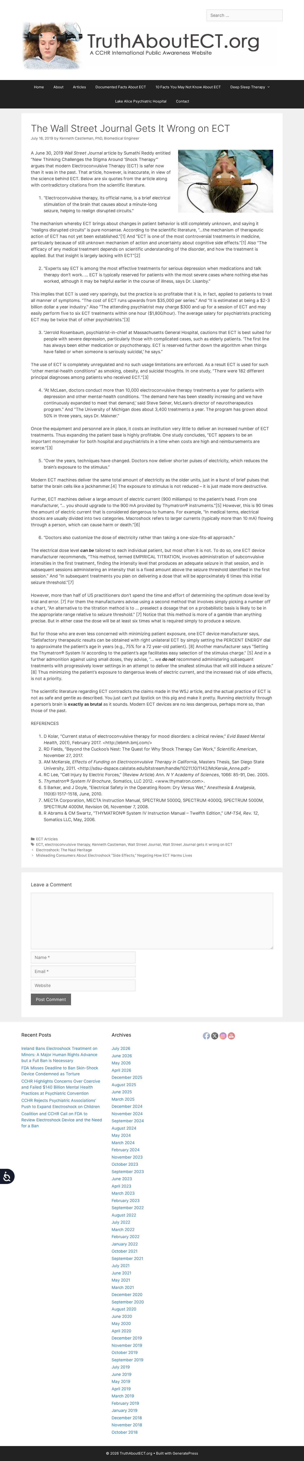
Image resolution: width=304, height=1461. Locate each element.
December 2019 (127, 1338)
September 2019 (127, 1360)
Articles (79, 87)
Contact (182, 101)
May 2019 (121, 1381)
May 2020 (121, 1323)
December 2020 (127, 1294)
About (58, 87)
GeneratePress (185, 1453)
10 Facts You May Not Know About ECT (188, 87)
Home (39, 87)
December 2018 (127, 1417)
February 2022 (125, 1236)
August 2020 (124, 1309)
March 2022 (123, 1229)
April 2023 (121, 1186)
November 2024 (127, 1113)
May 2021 (121, 1280)
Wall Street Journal (144, 844)
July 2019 (121, 1367)
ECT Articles (47, 839)
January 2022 (125, 1244)
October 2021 (125, 1251)
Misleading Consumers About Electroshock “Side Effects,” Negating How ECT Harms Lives (114, 855)
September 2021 (127, 1258)
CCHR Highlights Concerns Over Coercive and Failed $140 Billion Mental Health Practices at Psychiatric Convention (60, 1087)
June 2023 (122, 1178)
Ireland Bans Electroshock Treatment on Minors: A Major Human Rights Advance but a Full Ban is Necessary (59, 1054)
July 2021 (121, 1265)
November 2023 (127, 1157)
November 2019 (127, 1345)
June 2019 (122, 1374)
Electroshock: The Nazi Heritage (64, 850)
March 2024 (123, 1142)
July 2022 (121, 1222)
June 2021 (121, 1273)
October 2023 (125, 1164)
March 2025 (123, 1099)
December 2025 (127, 1077)
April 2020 (121, 1331)
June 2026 (122, 1055)
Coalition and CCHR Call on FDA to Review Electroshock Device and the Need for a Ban (61, 1119)
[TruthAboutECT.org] (152, 45)
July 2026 (121, 1048)
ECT (39, 844)
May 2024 (121, 1135)
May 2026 (121, 1063)
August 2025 (124, 1084)
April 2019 (121, 1388)
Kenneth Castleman (109, 844)
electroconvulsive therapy (67, 844)
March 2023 (123, 1193)
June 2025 (122, 1092)
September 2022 (128, 1207)
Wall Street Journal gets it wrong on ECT (198, 844)
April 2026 (121, 1070)
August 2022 (124, 1215)
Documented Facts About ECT (120, 87)
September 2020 (128, 1302)
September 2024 (128, 1120)
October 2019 (125, 1352)
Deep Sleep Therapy (247, 87)
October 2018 (125, 1432)
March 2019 (123, 1396)
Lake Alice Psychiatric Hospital (140, 101)
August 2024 (124, 1128)
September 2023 (128, 1171)
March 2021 (123, 1287)
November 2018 (127, 1425)
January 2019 (125, 1410)
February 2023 (126, 1200)
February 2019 (125, 1403)
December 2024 (127, 1106)
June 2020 (122, 1316)
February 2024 (126, 1149)
